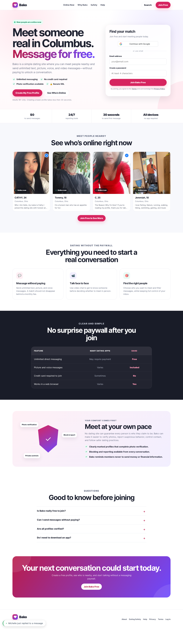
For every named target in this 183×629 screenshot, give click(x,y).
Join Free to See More (91, 218)
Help (102, 5)
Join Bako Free (138, 82)
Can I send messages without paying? (58, 519)
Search (148, 5)
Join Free (163, 5)
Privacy (152, 619)
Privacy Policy (159, 89)
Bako (23, 5)
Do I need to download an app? (54, 537)
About (124, 619)
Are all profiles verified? (50, 528)
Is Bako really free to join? (51, 510)
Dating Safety (135, 619)
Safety (94, 5)
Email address (115, 56)
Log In (168, 619)
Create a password (117, 68)
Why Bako (82, 5)
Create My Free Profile (27, 93)
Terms (134, 89)
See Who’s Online (56, 93)
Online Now (68, 5)
